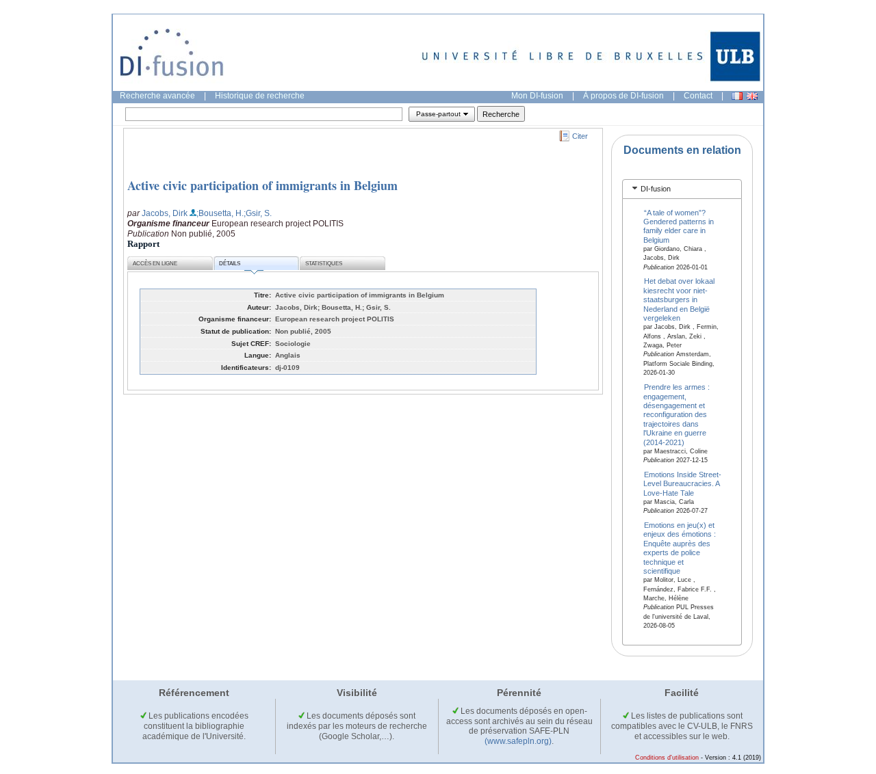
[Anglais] (752, 96)
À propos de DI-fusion (623, 96)
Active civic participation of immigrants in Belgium (262, 185)
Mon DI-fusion (537, 96)
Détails (229, 264)
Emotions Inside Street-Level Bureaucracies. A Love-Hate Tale (682, 483)
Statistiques (323, 264)
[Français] (737, 96)
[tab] (682, 189)
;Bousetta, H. (220, 213)
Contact (698, 96)
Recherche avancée (157, 96)
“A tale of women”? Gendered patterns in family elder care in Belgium (678, 225)
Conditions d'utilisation (667, 757)
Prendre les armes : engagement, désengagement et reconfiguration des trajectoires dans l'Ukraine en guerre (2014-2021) (676, 414)
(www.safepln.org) (518, 741)
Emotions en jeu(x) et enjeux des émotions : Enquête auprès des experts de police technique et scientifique (679, 548)
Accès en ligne (155, 264)
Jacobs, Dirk (165, 213)
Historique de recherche (260, 96)
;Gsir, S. (258, 213)
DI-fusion (656, 189)
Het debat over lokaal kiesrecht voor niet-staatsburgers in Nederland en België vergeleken (679, 299)
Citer (580, 136)
